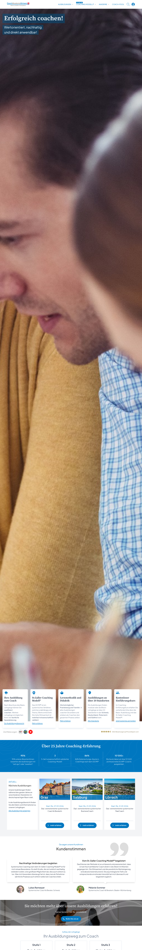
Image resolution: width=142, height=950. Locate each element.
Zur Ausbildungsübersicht (14, 723)
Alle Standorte (93, 721)
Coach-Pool (118, 4)
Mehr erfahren (37, 723)
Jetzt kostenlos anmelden (126, 721)
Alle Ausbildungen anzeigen (19, 811)
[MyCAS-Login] (133, 4)
